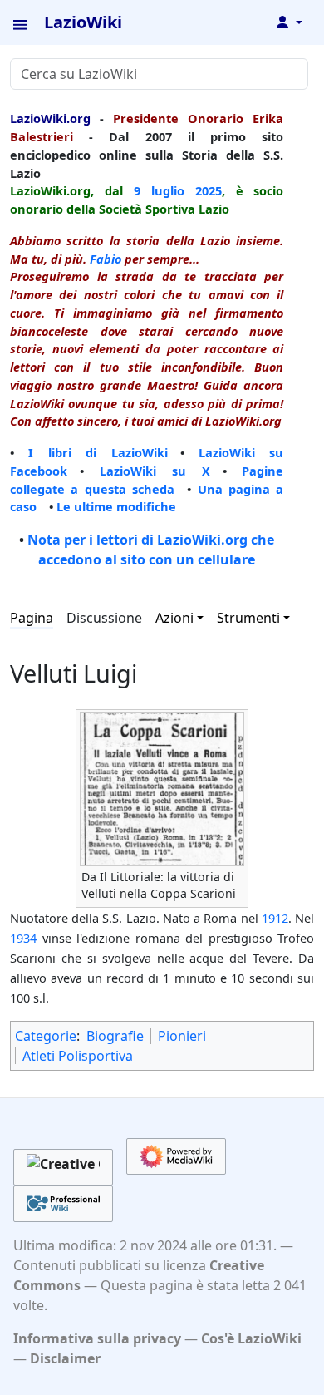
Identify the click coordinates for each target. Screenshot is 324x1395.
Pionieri (182, 1036)
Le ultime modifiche (116, 506)
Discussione (104, 618)
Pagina (31, 618)
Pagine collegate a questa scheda (146, 479)
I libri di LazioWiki (97, 452)
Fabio (105, 258)
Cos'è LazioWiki (251, 1338)
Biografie (115, 1036)
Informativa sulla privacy (97, 1338)
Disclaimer (65, 1358)
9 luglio (159, 190)
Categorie (45, 1036)
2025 (208, 190)
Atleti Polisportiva (77, 1056)
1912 (275, 917)
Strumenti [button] (248, 618)
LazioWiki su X (155, 470)
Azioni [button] (174, 618)
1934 (23, 937)
